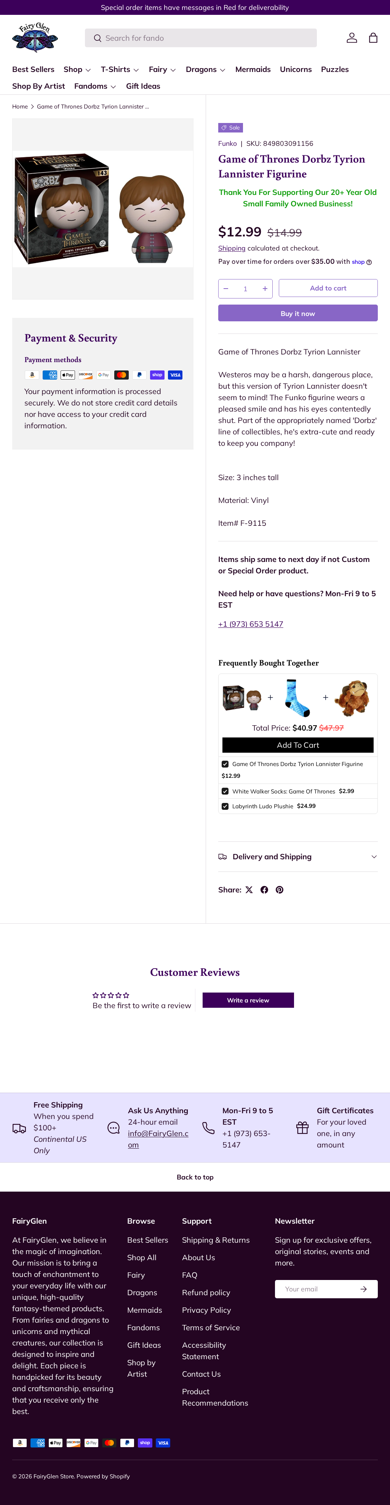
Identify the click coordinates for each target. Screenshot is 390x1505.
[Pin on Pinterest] (279, 889)
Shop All (142, 1257)
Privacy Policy (206, 1310)
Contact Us (201, 1374)
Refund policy (206, 1292)
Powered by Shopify (103, 1476)
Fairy (136, 1275)
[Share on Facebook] (264, 889)
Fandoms (143, 1327)
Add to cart (328, 288)
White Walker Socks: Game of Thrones (283, 791)
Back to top (195, 1177)
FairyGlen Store (54, 1476)
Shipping (232, 248)
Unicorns (296, 69)
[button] (373, 37)
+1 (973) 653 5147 (250, 624)
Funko (227, 143)
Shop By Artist (38, 86)
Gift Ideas (143, 86)
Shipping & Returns (216, 1240)
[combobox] (201, 38)
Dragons (142, 1292)
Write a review (248, 1000)
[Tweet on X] (249, 889)
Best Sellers (33, 69)
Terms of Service (211, 1327)
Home (20, 106)
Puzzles (335, 69)
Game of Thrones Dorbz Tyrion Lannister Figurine (94, 106)
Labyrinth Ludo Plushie (262, 806)
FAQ (189, 1275)
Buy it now (298, 313)
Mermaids (253, 69)
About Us (198, 1257)
